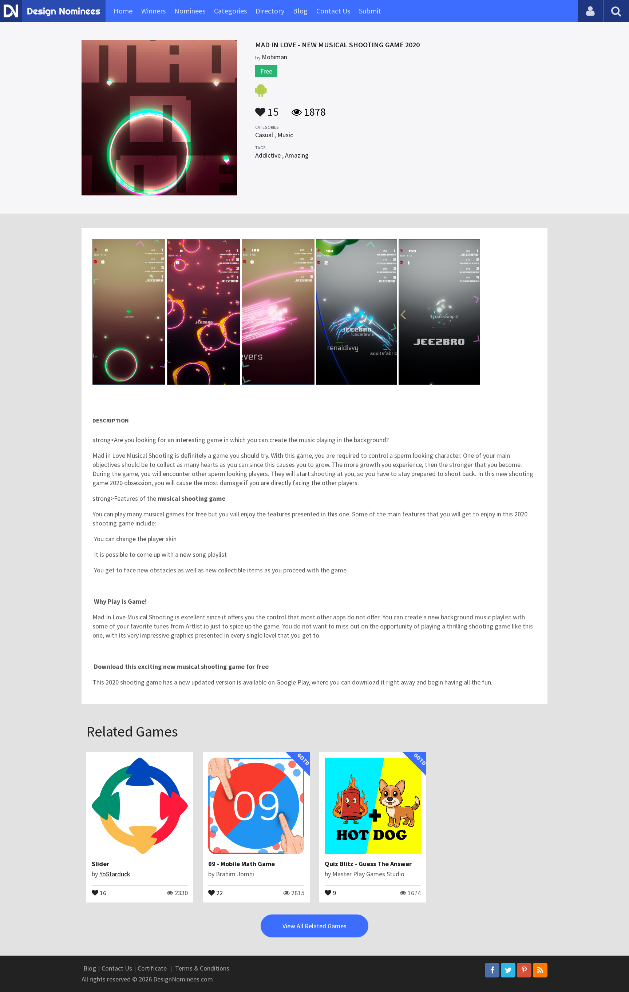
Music (285, 135)
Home (123, 10)
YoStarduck (114, 874)
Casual (264, 135)
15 (271, 108)
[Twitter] (508, 970)
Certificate (152, 968)
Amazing (297, 155)
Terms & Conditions (202, 968)
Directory (270, 10)
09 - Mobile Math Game (241, 864)
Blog (300, 10)
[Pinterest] (524, 970)
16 (102, 892)
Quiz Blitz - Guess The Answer (368, 864)
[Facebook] (492, 970)
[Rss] (540, 970)
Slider (100, 864)
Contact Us (333, 10)
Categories (230, 10)
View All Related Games (314, 926)
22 (219, 892)
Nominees (189, 10)
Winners (153, 10)
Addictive (268, 155)
